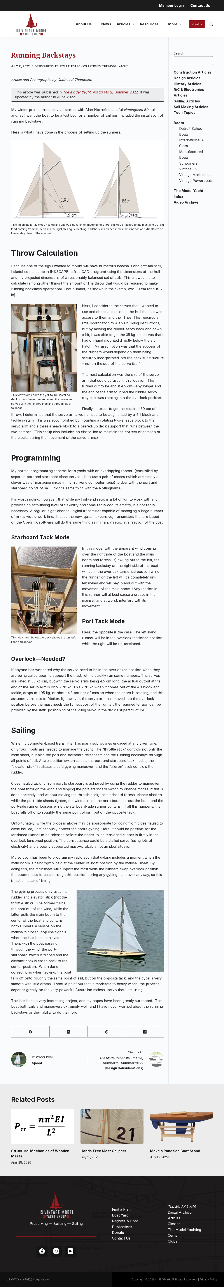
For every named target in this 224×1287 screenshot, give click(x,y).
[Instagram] (56, 1251)
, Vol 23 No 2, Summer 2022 (100, 92)
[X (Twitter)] (69, 1031)
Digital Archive (180, 1212)
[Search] (211, 24)
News (106, 24)
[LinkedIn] (145, 1031)
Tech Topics (184, 112)
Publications (122, 1227)
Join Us (197, 24)
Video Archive (186, 202)
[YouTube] (70, 1251)
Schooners (188, 163)
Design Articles (46, 66)
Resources (149, 24)
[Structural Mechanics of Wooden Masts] (42, 1126)
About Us (84, 24)
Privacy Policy (208, 1279)
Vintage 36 (188, 169)
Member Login (171, 5)
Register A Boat (125, 1221)
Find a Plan (121, 1209)
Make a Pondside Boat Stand (175, 1151)
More (172, 24)
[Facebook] (30, 1031)
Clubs (172, 1241)
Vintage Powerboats (196, 180)
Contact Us (200, 5)
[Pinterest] (107, 1031)
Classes (174, 1224)
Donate (118, 1232)
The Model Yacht (115, 66)
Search (179, 53)
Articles (123, 24)
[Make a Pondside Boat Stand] (181, 1126)
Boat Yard (120, 1215)
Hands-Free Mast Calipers (103, 1151)
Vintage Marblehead (195, 174)
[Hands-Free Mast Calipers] (111, 1126)
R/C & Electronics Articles (80, 66)
